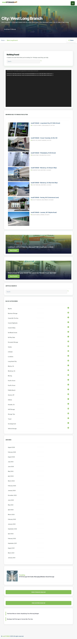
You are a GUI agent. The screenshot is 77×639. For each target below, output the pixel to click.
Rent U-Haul (13, 250)
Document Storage (13, 342)
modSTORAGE (6, 636)
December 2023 (12, 495)
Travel (9, 419)
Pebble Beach (11, 390)
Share (72, 40)
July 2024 (10, 461)
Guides (10, 347)
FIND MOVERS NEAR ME (38, 603)
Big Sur (10, 308)
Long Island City (12, 361)
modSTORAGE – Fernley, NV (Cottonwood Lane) (45, 197)
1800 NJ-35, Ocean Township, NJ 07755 (41, 140)
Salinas (10, 399)
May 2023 (10, 505)
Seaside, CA (11, 404)
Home (3, 40)
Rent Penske (13, 276)
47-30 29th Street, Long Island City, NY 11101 (43, 125)
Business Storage (12, 313)
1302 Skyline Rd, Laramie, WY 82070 (40, 214)
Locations (10, 356)
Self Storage (11, 409)
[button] (73, 3)
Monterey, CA (11, 371)
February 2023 (12, 519)
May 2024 (10, 471)
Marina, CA (11, 366)
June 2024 (11, 466)
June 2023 (11, 500)
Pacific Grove (11, 380)
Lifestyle (10, 351)
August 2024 (11, 457)
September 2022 (12, 529)
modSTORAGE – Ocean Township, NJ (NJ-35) (44, 138)
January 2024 (12, 490)
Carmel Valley (11, 327)
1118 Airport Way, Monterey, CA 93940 (41, 170)
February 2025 (12, 452)
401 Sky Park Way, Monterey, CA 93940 (41, 185)
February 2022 (12, 538)
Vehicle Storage (12, 428)
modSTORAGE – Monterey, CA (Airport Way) (44, 167)
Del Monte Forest (12, 332)
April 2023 (10, 509)
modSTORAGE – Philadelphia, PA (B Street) (43, 153)
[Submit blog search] (41, 60)
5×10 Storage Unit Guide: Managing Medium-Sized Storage (36, 576)
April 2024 (11, 476)
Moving (10, 375)
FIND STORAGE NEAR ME (38, 592)
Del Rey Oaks (11, 337)
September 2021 (12, 543)
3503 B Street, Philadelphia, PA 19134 (41, 155)
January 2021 (11, 557)
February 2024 (12, 485)
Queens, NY (11, 395)
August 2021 (11, 548)
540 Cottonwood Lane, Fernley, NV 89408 (42, 199)
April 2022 (10, 533)
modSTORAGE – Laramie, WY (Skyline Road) (44, 212)
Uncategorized (12, 423)
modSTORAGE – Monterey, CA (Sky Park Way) (44, 182)
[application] (38, 88)
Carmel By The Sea (13, 318)
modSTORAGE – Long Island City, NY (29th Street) (45, 123)
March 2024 (11, 481)
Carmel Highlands (12, 323)
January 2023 (11, 524)
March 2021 (11, 553)
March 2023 (11, 514)
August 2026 (11, 447)
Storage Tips (11, 414)
